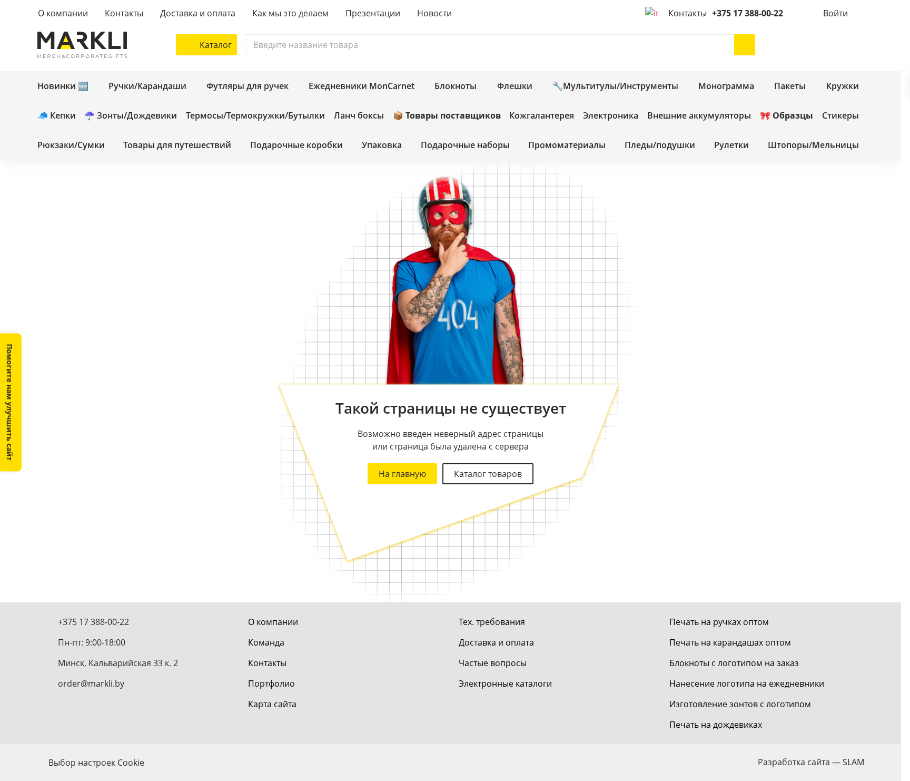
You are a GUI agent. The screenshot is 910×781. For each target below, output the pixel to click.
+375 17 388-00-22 (747, 13)
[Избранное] (822, 44)
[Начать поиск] (744, 44)
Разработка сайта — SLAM (811, 762)
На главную (402, 474)
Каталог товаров (488, 474)
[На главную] (82, 45)
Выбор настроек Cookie (96, 762)
